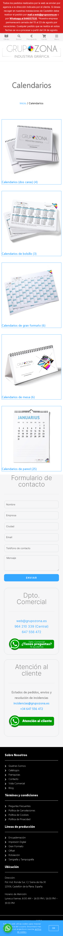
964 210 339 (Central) (31, 626)
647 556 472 (31, 632)
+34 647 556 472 (31, 709)
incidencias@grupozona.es (31, 703)
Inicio (23, 103)
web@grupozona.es (31, 621)
